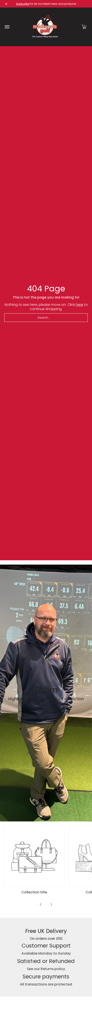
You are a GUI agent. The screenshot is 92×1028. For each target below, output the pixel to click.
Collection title (34, 892)
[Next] (51, 904)
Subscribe (22, 4)
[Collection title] (34, 856)
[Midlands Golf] (45, 27)
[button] (84, 27)
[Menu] (6, 27)
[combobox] (46, 317)
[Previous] (41, 904)
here (79, 304)
